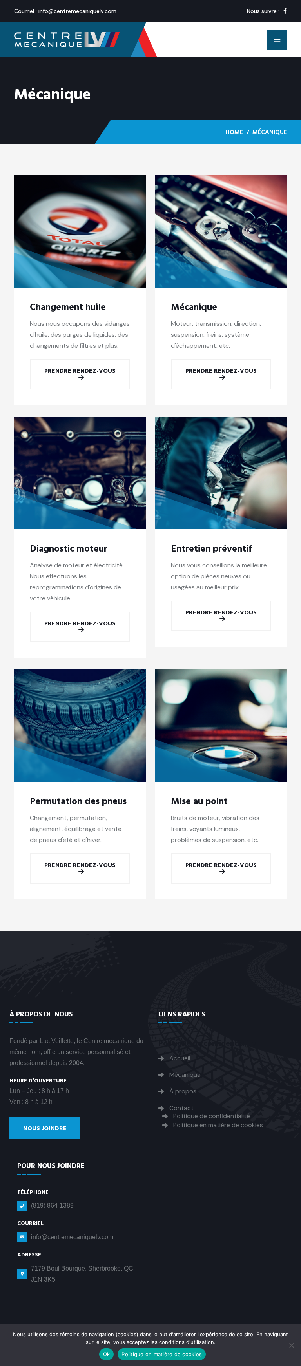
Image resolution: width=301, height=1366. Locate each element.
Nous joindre (45, 1128)
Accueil (179, 1058)
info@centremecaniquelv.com (77, 11)
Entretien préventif (211, 549)
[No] (291, 1345)
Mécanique (194, 307)
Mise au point (199, 801)
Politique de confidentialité (211, 1116)
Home (234, 132)
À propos (182, 1091)
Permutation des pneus (78, 801)
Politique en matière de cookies (218, 1125)
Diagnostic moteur (68, 549)
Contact (181, 1108)
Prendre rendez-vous (80, 371)
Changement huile (68, 307)
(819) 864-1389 (52, 1205)
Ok (106, 1354)
